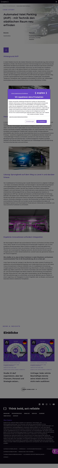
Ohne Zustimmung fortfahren (19, 93)
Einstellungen (30, 121)
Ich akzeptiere (41, 121)
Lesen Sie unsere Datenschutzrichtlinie (18, 116)
